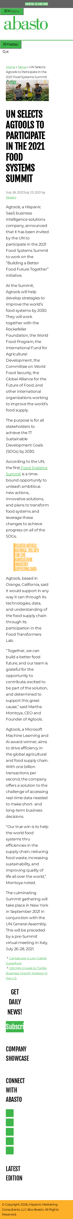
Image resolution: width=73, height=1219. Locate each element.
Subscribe (15, 1027)
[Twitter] (10, 1113)
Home (10, 67)
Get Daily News (41, 3)
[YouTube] (10, 1141)
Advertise (29, 3)
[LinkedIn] (10, 1122)
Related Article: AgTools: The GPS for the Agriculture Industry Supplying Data (27, 557)
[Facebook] (10, 1150)
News (22, 67)
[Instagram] (10, 1132)
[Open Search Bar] (6, 52)
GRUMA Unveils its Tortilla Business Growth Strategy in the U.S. (26, 973)
